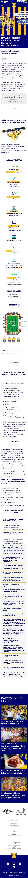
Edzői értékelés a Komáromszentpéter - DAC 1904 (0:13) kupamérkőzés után (13, 747)
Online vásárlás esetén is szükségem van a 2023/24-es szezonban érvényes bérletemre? (13, 559)
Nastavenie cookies (14, 875)
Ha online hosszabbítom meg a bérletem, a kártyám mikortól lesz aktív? (13, 662)
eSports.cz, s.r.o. (14, 874)
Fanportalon (18, 267)
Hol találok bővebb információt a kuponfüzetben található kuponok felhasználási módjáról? (14, 674)
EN (7, 2)
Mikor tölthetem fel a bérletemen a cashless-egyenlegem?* (11, 640)
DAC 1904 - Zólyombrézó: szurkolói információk (12, 722)
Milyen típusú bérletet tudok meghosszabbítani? (13, 520)
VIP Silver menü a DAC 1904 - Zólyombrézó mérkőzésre (13, 772)
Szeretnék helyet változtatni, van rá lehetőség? (13, 614)
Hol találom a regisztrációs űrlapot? (12, 609)
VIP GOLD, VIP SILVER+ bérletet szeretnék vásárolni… (13, 668)
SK (2, 2)
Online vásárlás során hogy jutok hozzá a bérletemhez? (14, 590)
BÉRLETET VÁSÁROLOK (14, 108)
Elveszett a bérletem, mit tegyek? (11, 585)
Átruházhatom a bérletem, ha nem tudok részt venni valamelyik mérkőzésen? (13, 579)
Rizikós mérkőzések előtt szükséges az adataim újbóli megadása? (12, 596)
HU (5, 2)
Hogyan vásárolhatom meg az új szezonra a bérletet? (13, 533)
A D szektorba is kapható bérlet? (11, 656)
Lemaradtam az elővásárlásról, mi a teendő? (14, 573)
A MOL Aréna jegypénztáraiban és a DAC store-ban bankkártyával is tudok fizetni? (13, 567)
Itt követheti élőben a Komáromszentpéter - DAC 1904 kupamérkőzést (13, 795)
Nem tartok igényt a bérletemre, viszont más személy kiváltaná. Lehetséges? (14, 603)
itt (11, 353)
